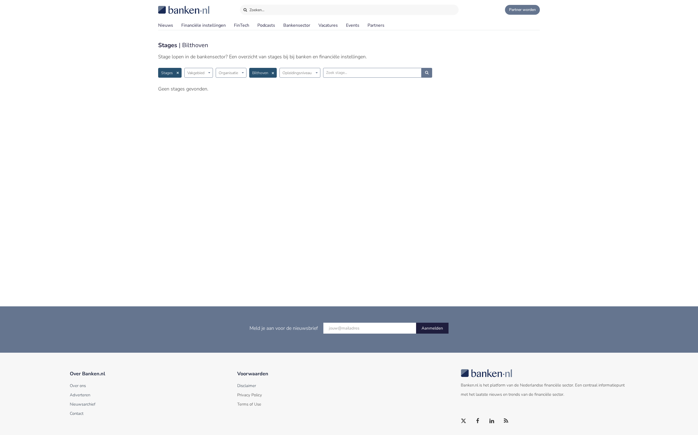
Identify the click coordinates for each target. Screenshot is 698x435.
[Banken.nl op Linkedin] (492, 421)
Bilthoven (260, 72)
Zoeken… (256, 10)
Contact (76, 413)
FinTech (241, 25)
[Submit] (427, 73)
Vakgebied (195, 72)
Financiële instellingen (203, 25)
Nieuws (165, 25)
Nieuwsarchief (82, 404)
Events (352, 25)
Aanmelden (432, 328)
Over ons (78, 385)
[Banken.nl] (170, 6)
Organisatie (228, 72)
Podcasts (266, 25)
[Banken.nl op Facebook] (478, 421)
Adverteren (80, 395)
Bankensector (296, 25)
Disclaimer (246, 385)
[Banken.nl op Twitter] (464, 421)
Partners (376, 25)
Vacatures (328, 25)
